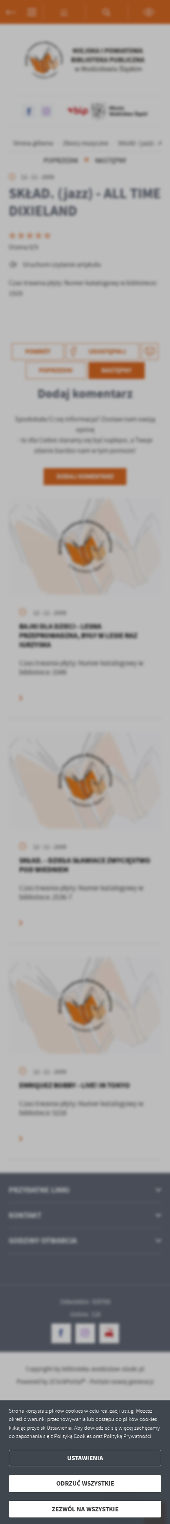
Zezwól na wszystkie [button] (85, 1509)
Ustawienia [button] (85, 1458)
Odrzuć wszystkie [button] (85, 1483)
